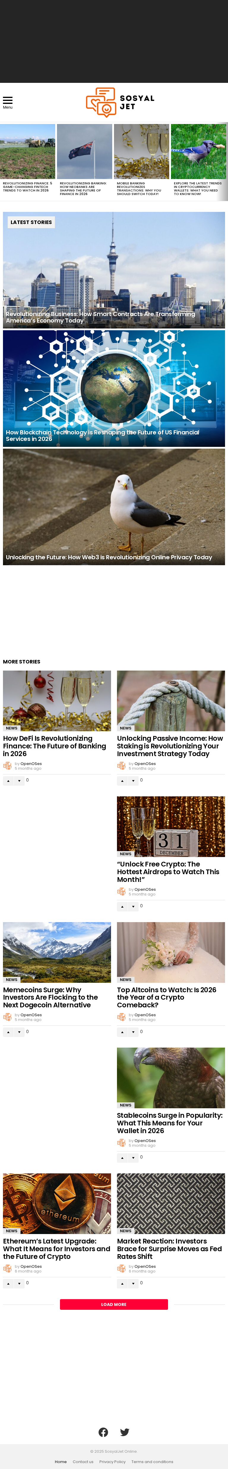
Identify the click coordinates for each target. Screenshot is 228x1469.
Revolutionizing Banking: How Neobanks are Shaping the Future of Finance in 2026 (83, 188)
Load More (113, 1304)
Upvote (8, 781)
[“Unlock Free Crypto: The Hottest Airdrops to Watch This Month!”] (171, 826)
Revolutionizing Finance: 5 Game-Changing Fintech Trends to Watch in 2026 (27, 187)
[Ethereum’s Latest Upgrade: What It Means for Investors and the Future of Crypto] (57, 1203)
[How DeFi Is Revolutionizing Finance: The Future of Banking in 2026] (57, 701)
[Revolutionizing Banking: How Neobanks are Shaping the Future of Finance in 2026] (84, 151)
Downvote (19, 781)
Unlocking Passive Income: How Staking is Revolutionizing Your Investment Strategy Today (170, 746)
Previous (3, 161)
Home (61, 1462)
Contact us (83, 1462)
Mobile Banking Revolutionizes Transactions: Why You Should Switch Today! (139, 188)
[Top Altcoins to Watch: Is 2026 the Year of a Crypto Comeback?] (171, 952)
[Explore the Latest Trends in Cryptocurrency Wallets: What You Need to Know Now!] (198, 151)
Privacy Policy (112, 1462)
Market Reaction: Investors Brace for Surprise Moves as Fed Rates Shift (169, 1248)
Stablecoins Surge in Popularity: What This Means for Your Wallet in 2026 (170, 1123)
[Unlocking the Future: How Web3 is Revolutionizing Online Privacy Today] (114, 507)
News (12, 728)
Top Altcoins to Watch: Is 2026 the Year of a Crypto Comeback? (166, 997)
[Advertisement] (114, 41)
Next (225, 161)
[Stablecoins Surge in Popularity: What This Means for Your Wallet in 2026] (171, 1078)
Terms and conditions (152, 1462)
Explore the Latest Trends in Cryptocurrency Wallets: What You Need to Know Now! (198, 188)
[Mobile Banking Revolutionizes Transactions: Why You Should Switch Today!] (141, 151)
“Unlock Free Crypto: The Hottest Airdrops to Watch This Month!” (168, 871)
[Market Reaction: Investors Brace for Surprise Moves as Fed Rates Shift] (171, 1203)
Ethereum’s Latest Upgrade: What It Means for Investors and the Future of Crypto (56, 1248)
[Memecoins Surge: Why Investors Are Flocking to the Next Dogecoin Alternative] (57, 952)
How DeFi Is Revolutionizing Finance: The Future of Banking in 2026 (54, 746)
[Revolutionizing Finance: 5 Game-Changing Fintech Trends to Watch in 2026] (27, 151)
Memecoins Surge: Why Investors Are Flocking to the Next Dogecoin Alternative (50, 997)
